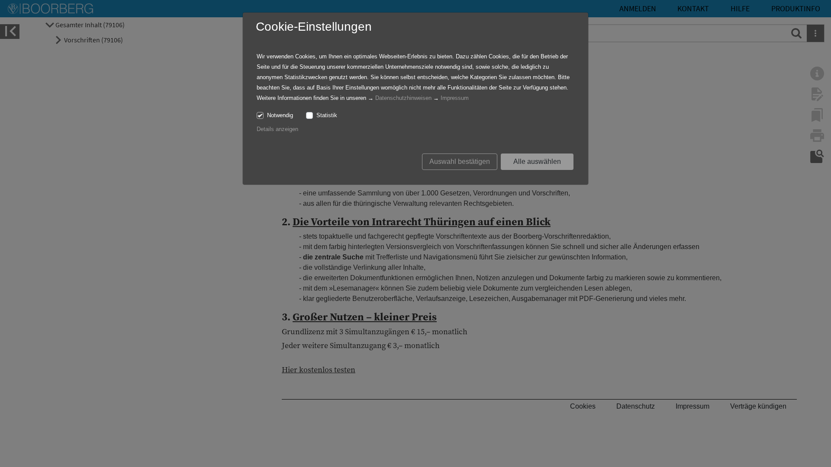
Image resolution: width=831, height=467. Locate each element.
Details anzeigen (277, 129)
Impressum (455, 98)
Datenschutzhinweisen (403, 98)
